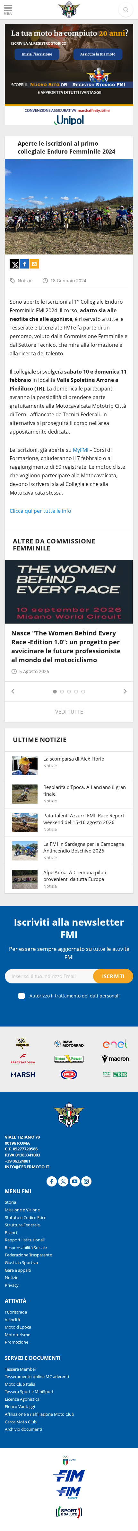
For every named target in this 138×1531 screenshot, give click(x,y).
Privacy (12, 1285)
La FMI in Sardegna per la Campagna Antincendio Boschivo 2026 (83, 847)
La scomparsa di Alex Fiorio (73, 758)
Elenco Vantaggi (20, 1406)
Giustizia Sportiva (21, 1262)
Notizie (25, 280)
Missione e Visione (22, 1210)
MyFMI (80, 449)
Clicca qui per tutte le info (40, 510)
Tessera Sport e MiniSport (29, 1391)
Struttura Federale (22, 1225)
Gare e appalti (18, 1270)
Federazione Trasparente (28, 1255)
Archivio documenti (23, 1429)
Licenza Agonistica (22, 1399)
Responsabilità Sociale (26, 1247)
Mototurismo (17, 1335)
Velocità (12, 1320)
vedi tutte (69, 711)
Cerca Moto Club (21, 1422)
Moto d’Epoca (18, 1327)
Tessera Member (20, 1369)
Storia (10, 1202)
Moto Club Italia (20, 1384)
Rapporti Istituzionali (25, 1240)
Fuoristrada (16, 1312)
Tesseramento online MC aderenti (37, 1376)
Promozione (16, 1342)
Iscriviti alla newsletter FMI (69, 928)
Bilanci (11, 1232)
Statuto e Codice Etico (26, 1217)
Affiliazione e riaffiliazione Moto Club (39, 1414)
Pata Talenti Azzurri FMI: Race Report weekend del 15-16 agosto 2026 (83, 818)
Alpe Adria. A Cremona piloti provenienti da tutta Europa (74, 875)
